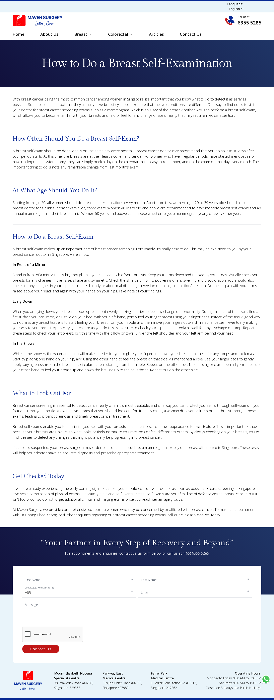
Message (31, 605)
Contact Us (191, 34)
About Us (49, 34)
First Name (33, 580)
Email (144, 592)
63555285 (202, 514)
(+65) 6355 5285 (196, 553)
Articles (156, 34)
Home (18, 34)
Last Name (149, 580)
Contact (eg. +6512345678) (39, 587)
